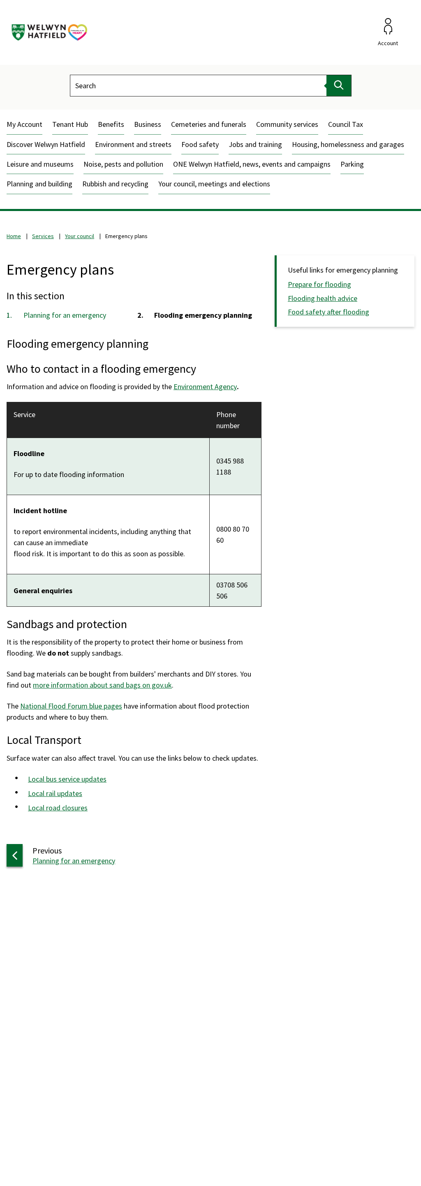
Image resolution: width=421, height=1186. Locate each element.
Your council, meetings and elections (214, 183)
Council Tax (345, 124)
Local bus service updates (67, 779)
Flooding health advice (322, 298)
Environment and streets (133, 144)
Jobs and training (255, 144)
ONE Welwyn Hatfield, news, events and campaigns (252, 164)
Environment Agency (205, 386)
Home (14, 236)
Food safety (200, 144)
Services (43, 236)
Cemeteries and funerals (208, 124)
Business (147, 124)
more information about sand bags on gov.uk (102, 685)
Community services (287, 124)
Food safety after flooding (328, 312)
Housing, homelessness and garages (348, 144)
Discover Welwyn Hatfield (46, 144)
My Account (24, 124)
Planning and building (39, 183)
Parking (352, 164)
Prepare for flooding (319, 284)
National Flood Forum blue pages (71, 706)
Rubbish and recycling (115, 183)
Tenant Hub (70, 124)
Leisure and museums (40, 164)
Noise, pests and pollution (123, 164)
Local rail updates (55, 793)
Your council (79, 236)
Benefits (111, 124)
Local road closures (58, 807)
